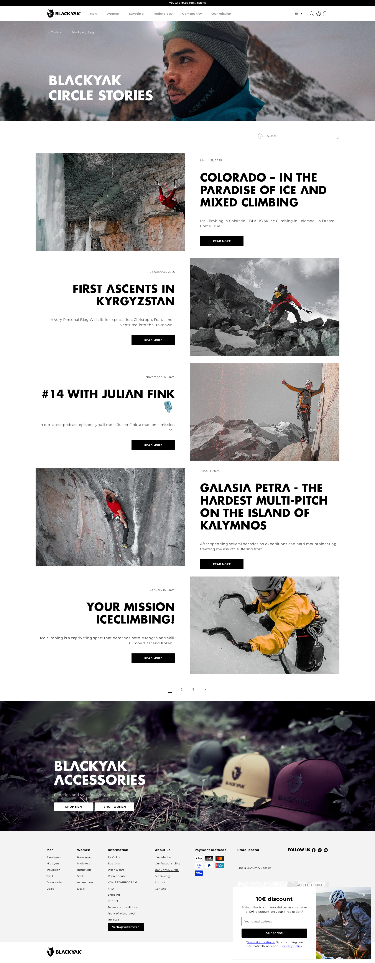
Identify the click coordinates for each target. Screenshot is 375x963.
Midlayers (52, 863)
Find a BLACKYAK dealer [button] (254, 867)
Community (192, 14)
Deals (50, 888)
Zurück (55, 32)
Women (113, 14)
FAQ (111, 888)
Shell (49, 876)
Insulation (53, 869)
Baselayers (53, 857)
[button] (93, 13)
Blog (90, 32)
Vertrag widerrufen (125, 927)
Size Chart (115, 863)
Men (93, 14)
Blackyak (78, 32)
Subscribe (274, 933)
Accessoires (85, 882)
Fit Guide (114, 857)
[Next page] (205, 689)
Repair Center (117, 876)
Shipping (114, 894)
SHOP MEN (73, 806)
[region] (187, 3)
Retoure (113, 919)
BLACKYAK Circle (167, 869)
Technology (163, 14)
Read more (222, 241)
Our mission (221, 14)
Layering (136, 14)
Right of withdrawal (121, 913)
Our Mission (163, 857)
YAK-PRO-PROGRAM (122, 882)
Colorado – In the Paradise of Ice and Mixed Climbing (263, 190)
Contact (160, 888)
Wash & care (116, 869)
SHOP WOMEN (115, 806)
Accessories (54, 882)
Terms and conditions (123, 907)
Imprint (113, 901)
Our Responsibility (167, 863)
